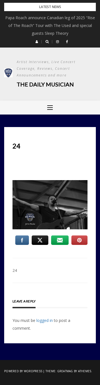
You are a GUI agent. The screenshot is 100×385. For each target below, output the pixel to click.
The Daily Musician (45, 84)
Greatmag (65, 371)
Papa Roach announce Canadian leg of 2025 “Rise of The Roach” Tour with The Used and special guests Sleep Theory (50, 25)
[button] (36, 41)
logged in (44, 320)
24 (14, 270)
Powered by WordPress (23, 371)
